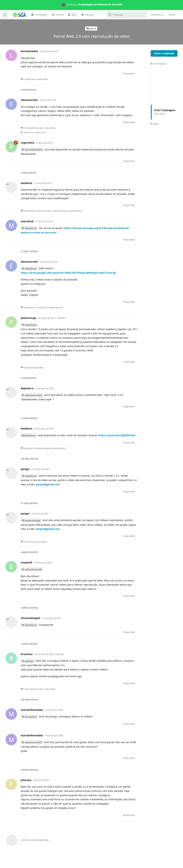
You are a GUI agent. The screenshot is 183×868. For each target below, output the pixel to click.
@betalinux (29, 435)
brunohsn (31, 716)
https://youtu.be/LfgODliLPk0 (116, 435)
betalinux (31, 228)
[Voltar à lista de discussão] (4, 14)
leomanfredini (33, 149)
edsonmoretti (33, 395)
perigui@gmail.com (48, 484)
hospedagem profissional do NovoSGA (100, 4)
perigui (29, 661)
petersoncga (32, 520)
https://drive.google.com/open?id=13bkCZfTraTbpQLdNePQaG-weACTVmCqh (68, 272)
